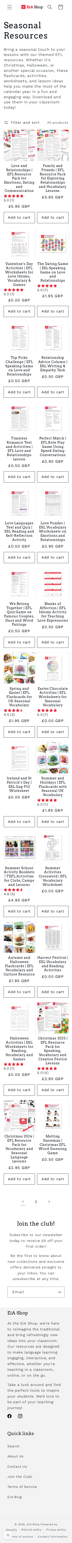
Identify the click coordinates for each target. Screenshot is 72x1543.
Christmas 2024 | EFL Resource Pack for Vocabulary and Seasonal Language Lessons (19, 1148)
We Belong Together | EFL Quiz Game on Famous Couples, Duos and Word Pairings (19, 614)
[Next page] (49, 1201)
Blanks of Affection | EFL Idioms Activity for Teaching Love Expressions (52, 612)
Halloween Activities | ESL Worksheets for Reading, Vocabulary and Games (19, 1048)
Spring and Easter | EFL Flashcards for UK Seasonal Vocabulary (19, 697)
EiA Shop (33, 1524)
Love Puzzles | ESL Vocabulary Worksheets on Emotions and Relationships (52, 531)
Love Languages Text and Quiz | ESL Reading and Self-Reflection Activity (19, 531)
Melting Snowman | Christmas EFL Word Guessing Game (53, 1144)
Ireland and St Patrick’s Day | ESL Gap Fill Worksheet (19, 784)
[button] (9, 7)
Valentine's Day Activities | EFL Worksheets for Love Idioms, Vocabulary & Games (19, 274)
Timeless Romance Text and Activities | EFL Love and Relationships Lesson (19, 448)
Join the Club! (19, 1476)
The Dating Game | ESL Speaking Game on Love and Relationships (52, 272)
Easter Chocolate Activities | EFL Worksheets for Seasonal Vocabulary (53, 697)
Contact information (53, 1536)
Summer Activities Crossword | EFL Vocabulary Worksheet (53, 876)
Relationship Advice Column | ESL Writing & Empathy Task (53, 364)
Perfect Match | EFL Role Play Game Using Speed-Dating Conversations (52, 446)
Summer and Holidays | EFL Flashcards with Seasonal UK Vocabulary (53, 786)
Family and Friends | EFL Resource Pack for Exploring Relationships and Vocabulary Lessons (52, 178)
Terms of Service (22, 1487)
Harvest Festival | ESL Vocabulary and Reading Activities (52, 964)
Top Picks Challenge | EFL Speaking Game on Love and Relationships (19, 366)
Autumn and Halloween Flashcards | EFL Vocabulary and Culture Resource (19, 966)
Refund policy (31, 1529)
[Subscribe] (59, 1292)
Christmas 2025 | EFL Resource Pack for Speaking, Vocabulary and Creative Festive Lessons (53, 1050)
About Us (15, 1456)
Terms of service (21, 1536)
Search (13, 1446)
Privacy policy (56, 1529)
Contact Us (17, 1466)
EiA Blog (14, 1497)
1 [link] (23, 1202)
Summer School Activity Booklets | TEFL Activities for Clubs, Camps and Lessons (19, 876)
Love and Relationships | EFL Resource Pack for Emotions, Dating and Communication (19, 178)
